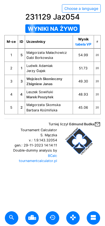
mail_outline (97, 124)
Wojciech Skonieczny (44, 79)
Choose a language (81, 8)
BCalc (52, 156)
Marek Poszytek (39, 97)
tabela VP (83, 44)
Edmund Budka (81, 124)
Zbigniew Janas (39, 84)
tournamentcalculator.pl (38, 161)
